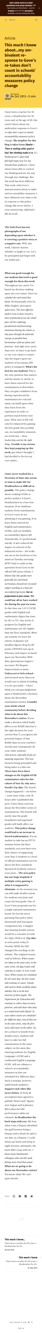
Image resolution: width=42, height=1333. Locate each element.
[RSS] (29, 1322)
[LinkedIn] (25, 1196)
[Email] (31, 1196)
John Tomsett (14, 94)
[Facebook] (20, 1196)
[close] (39, 8)
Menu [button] (12, 19)
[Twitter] (14, 1196)
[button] (36, 19)
